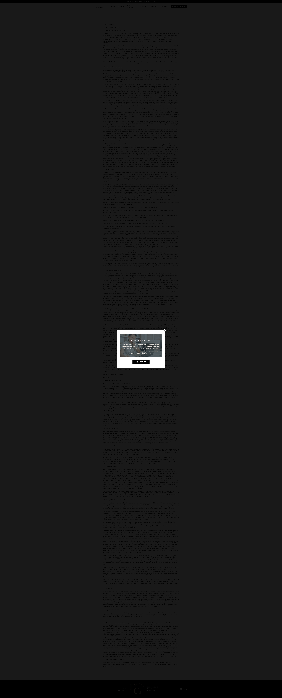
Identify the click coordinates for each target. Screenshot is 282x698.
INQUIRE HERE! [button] (141, 362)
